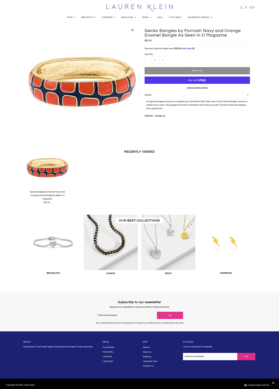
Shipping (149, 116)
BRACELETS (87, 17)
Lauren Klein (29, 385)
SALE (159, 17)
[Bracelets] (53, 242)
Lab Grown (108, 361)
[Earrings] (226, 242)
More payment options (197, 88)
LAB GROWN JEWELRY (199, 17)
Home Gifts (108, 352)
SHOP (70, 17)
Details (148, 95)
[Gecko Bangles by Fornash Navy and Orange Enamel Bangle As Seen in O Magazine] (47, 167)
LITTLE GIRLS (175, 17)
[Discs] (168, 242)
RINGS (145, 17)
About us (147, 352)
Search (146, 347)
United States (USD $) (257, 385)
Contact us (160, 116)
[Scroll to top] (273, 383)
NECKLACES (127, 17)
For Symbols (108, 347)
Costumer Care (150, 361)
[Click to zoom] (132, 30)
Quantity (149, 54)
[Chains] (111, 242)
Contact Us (148, 366)
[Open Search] (241, 7)
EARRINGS (107, 17)
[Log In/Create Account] (246, 7)
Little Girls (107, 357)
